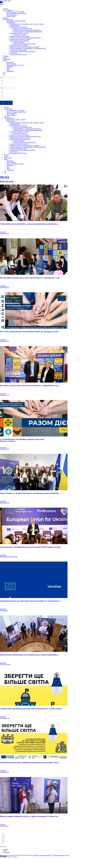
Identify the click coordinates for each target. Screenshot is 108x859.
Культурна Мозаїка (19, 42)
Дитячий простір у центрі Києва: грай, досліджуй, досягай (27, 24)
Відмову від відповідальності (42, 855)
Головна (5, 8)
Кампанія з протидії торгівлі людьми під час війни (24, 47)
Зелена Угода (14, 53)
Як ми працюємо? (12, 15)
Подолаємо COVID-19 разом (18, 54)
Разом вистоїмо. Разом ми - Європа (20, 39)
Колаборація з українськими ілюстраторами (22, 51)
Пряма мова (10, 71)
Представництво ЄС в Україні (15, 11)
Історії (5, 57)
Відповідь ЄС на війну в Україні (16, 21)
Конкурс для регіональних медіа (23, 28)
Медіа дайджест (11, 63)
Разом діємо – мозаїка (20, 34)
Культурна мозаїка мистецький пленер (25, 44)
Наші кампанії (11, 22)
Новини (5, 18)
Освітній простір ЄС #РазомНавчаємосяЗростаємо (28, 31)
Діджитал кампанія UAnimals (18, 50)
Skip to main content (5, 0)
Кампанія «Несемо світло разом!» (19, 36)
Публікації (10, 66)
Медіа (5, 60)
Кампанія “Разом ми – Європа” (19, 45)
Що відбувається (8, 19)
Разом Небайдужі (15, 25)
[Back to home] (1, 2)
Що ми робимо (7, 10)
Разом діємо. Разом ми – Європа (19, 33)
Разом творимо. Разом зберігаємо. (20, 40)
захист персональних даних (61, 855)
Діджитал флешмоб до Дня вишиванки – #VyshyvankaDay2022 (28, 48)
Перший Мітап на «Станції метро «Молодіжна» (27, 30)
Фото (8, 68)
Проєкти (5, 56)
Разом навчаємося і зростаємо (18, 27)
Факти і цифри (11, 16)
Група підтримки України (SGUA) (16, 13)
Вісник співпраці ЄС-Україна (15, 65)
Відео (8, 69)
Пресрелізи (10, 62)
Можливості (6, 59)
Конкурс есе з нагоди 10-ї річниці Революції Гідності (25, 37)
